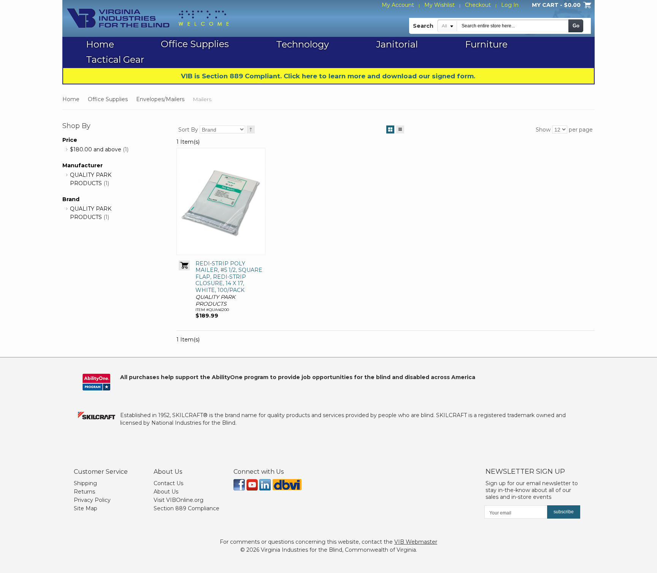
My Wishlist (439, 5)
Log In (510, 5)
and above (95, 149)
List (400, 129)
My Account (398, 5)
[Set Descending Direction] (251, 129)
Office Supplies (108, 99)
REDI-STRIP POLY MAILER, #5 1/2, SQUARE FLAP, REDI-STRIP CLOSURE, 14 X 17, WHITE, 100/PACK (228, 277)
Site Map (85, 508)
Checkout (478, 5)
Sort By (188, 129)
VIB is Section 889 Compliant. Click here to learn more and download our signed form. (328, 76)
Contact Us (168, 483)
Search (423, 25)
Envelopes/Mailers (160, 99)
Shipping (85, 483)
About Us (166, 491)
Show (543, 129)
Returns (84, 491)
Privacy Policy (92, 500)
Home (70, 99)
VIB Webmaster (415, 541)
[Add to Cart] (184, 265)
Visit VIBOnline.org (178, 500)
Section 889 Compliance (186, 508)
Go (576, 26)
